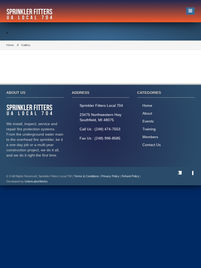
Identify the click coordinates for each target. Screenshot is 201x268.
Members (150, 137)
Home (10, 45)
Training (149, 129)
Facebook (188, 176)
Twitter (176, 176)
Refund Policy (130, 176)
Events (148, 121)
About (147, 113)
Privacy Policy (110, 176)
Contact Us (151, 145)
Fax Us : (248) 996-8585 (100, 138)
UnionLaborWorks (36, 181)
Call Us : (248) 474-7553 (100, 129)
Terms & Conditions (86, 176)
